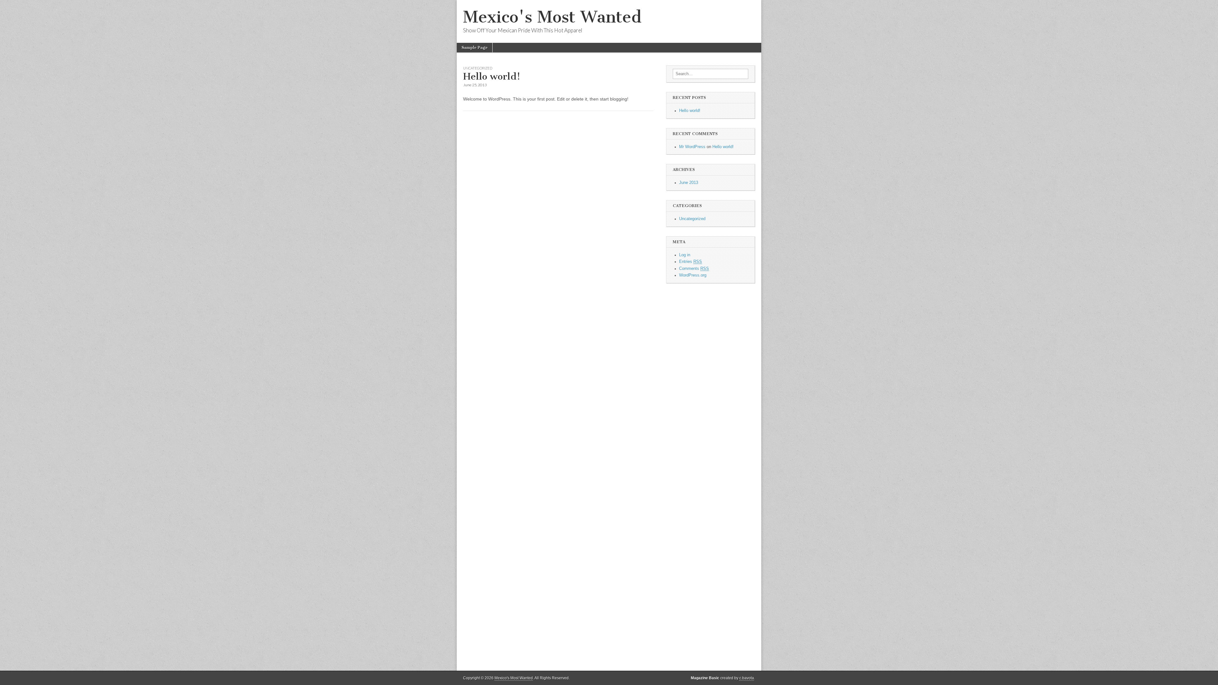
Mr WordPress (692, 147)
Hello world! (491, 76)
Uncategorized (477, 68)
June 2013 (688, 182)
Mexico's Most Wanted (552, 17)
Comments (694, 268)
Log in (684, 255)
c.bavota (746, 678)
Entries (690, 261)
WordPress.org (692, 275)
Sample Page (475, 47)
